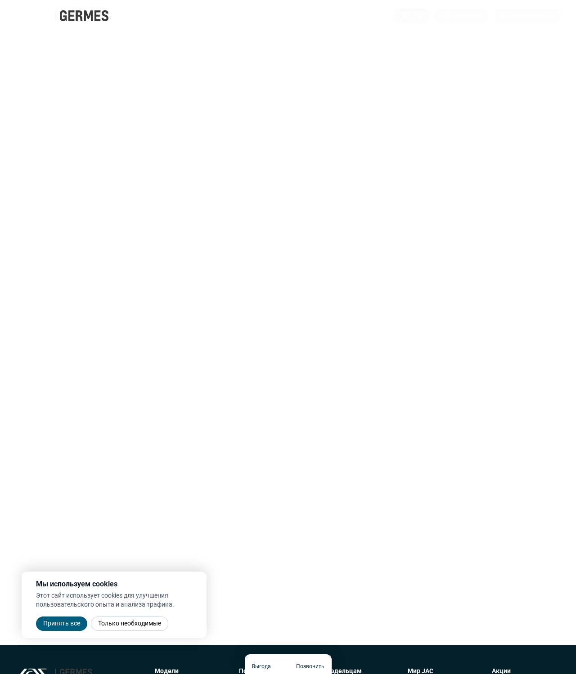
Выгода (261, 666)
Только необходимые (129, 623)
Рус (418, 15)
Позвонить (310, 666)
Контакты (467, 15)
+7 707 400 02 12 (533, 15)
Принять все (61, 623)
